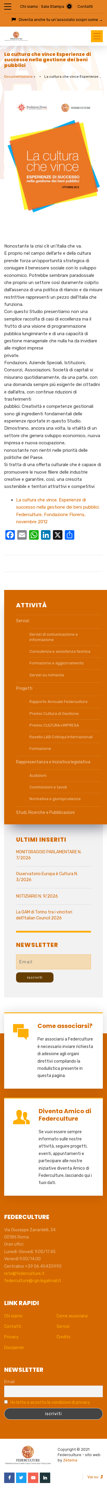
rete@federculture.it (24, 1273)
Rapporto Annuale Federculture (58, 701)
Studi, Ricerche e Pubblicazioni (45, 812)
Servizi (22, 620)
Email (9, 1381)
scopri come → (89, 19)
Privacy (11, 1337)
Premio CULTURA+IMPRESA (54, 725)
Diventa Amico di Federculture (65, 1115)
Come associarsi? (64, 1026)
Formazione (40, 748)
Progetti (24, 688)
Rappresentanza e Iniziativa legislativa (53, 762)
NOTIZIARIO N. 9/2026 (37, 896)
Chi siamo (29, 6)
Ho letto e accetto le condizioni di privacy (50, 1402)
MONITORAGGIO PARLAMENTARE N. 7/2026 (48, 855)
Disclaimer (14, 1347)
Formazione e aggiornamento (56, 663)
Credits (63, 1337)
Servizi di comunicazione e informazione (53, 637)
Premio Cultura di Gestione (54, 713)
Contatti (85, 6)
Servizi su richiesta (46, 675)
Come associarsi (72, 1316)
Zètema (70, 1460)
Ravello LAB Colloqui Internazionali (61, 737)
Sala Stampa (52, 6)
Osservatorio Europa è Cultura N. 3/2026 (47, 876)
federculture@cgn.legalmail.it (32, 1280)
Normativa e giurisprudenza (55, 799)
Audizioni (37, 775)
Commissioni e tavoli (48, 787)
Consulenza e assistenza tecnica (59, 651)
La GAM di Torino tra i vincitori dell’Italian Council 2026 (44, 915)
